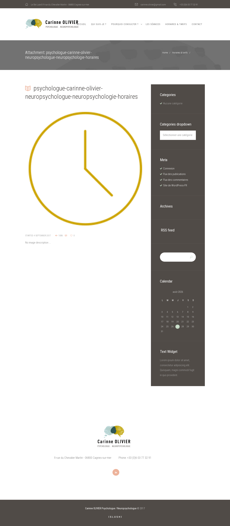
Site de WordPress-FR (175, 185)
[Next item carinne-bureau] (115, 168)
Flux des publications (174, 174)
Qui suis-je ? (98, 24)
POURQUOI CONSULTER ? (125, 24)
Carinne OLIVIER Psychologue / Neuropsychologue (111, 508)
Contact (197, 24)
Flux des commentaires (175, 179)
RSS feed (167, 230)
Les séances (153, 24)
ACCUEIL (81, 24)
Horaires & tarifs (176, 24)
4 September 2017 (42, 235)
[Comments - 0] (66, 235)
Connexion (168, 168)
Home (165, 52)
